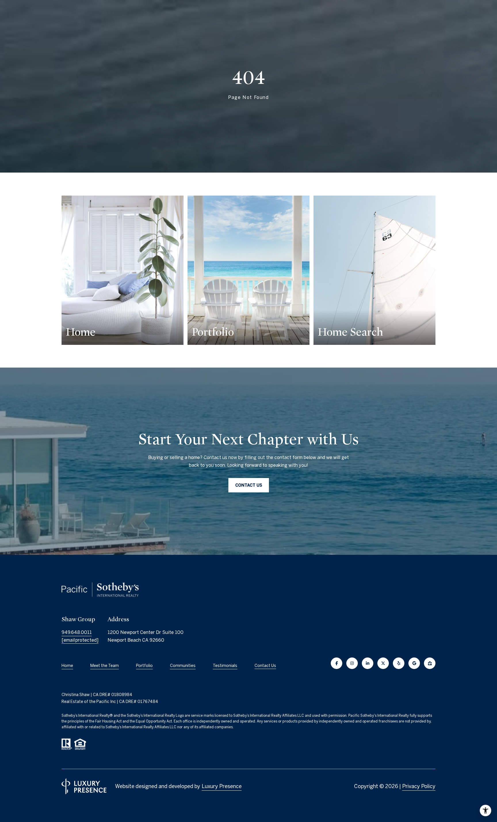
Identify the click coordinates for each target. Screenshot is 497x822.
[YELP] (398, 663)
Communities (183, 665)
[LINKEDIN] (367, 663)
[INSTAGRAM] (352, 663)
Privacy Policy (418, 786)
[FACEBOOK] (336, 663)
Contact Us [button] (248, 485)
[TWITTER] (383, 663)
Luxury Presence (222, 786)
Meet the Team (104, 665)
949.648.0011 (77, 632)
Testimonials (225, 665)
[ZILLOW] (429, 663)
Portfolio (144, 665)
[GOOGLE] (414, 663)
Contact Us (265, 665)
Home (67, 665)
